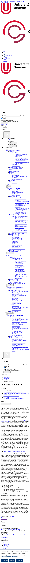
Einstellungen (4, 560)
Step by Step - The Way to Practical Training (13, 398)
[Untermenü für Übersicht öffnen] (14, 257)
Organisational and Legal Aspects (11, 396)
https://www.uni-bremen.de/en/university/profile (14, 451)
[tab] (15, 404)
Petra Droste (11, 516)
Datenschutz (6, 544)
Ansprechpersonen (5, 537)
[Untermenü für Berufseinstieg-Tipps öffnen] (19, 290)
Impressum (6, 542)
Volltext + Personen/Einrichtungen (10, 121)
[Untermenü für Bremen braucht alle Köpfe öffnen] (22, 167)
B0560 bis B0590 (17, 529)
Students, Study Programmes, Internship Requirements (16, 393)
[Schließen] (7, 187)
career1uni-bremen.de (15, 534)
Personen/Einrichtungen (7, 120)
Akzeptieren (19, 560)
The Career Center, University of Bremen (12, 392)
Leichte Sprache (7, 546)
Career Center (4, 124)
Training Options (7, 394)
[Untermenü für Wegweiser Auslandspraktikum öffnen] (27, 216)
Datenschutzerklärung (6, 556)
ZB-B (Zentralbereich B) (6, 529)
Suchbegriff (3, 115)
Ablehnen (12, 560)
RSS (2, 517)
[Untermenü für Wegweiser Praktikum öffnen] (20, 318)
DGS (4, 548)
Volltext (4, 118)
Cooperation (6, 397)
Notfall (5, 545)
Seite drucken (4, 519)
